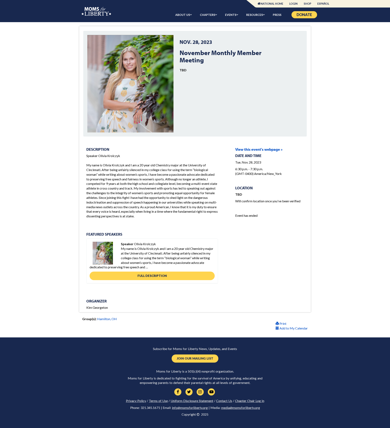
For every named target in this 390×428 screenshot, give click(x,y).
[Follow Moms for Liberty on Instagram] (200, 392)
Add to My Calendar (293, 328)
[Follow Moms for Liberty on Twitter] (189, 392)
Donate (304, 14)
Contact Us (224, 400)
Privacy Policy (136, 400)
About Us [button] (182, 14)
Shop (307, 3)
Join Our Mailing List (195, 358)
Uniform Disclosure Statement (192, 400)
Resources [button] (254, 14)
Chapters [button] (207, 14)
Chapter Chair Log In (249, 400)
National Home (272, 3)
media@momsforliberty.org (240, 407)
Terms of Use (158, 400)
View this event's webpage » (259, 149)
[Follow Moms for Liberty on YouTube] (211, 392)
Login (293, 3)
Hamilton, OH (107, 319)
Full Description (152, 275)
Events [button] (230, 14)
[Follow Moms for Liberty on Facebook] (177, 392)
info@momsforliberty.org (190, 407)
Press (277, 14)
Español (323, 3)
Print (282, 323)
